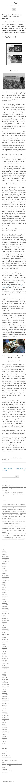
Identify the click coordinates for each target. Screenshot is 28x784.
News (3, 762)
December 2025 (5, 556)
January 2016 (4, 696)
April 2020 (4, 627)
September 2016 (5, 686)
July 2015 (3, 707)
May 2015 (4, 710)
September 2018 (5, 646)
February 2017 (5, 679)
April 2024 (4, 589)
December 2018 (5, 641)
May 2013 (4, 743)
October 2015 (4, 701)
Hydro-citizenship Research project (9, 760)
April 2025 (4, 568)
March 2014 (4, 726)
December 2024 (5, 575)
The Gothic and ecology (7, 771)
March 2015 (4, 712)
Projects (3, 767)
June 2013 (4, 741)
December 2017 (5, 662)
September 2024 (5, 580)
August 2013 (4, 738)
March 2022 (4, 603)
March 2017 (4, 677)
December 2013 (5, 731)
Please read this (5, 490)
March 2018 (4, 656)
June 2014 (4, 720)
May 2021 (4, 617)
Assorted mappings (6, 755)
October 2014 (4, 717)
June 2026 (4, 549)
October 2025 (4, 559)
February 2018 (5, 658)
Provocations (4, 769)
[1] (23, 426)
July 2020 (3, 623)
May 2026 (4, 551)
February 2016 (5, 694)
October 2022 (4, 599)
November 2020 (5, 620)
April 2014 (4, 724)
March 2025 (4, 570)
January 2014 (4, 729)
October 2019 (4, 632)
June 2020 (4, 625)
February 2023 (5, 596)
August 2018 (4, 648)
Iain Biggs (14, 3)
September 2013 (5, 736)
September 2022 (5, 601)
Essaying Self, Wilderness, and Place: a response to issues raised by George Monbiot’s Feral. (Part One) (13, 523)
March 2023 (4, 594)
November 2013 (5, 733)
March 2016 (4, 693)
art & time (4, 753)
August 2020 (4, 622)
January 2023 (4, 597)
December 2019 (5, 629)
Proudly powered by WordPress (8, 781)
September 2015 (5, 703)
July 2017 (3, 670)
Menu (14, 9)
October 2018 (4, 644)
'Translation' (4, 752)
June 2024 (4, 585)
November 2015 (5, 700)
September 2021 (5, 613)
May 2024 (4, 587)
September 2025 (5, 561)
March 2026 (4, 552)
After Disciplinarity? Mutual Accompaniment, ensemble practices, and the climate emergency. (13, 539)
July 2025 (3, 565)
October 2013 (4, 734)
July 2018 (3, 649)
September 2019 (5, 634)
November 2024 (5, 577)
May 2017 (4, 674)
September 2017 (5, 667)
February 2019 (5, 639)
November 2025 (5, 558)
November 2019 (5, 630)
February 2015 (5, 713)
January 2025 (4, 573)
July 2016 (3, 687)
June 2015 (4, 708)
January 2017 (4, 681)
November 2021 (5, 610)
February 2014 (5, 727)
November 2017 (5, 663)
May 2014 (4, 722)
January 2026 (4, 554)
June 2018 (4, 651)
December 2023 (5, 591)
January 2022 (4, 606)
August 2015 (4, 705)
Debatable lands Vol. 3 (17, 458)
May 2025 (4, 566)
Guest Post (4, 758)
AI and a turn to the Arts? (7, 485)
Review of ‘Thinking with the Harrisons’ (10, 513)
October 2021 (4, 611)
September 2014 (5, 719)
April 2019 (4, 637)
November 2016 (5, 684)
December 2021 (5, 608)
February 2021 (5, 618)
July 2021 (3, 615)
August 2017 (4, 668)
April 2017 (4, 675)
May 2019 (4, 636)
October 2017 (4, 665)
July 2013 (3, 739)
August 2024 (4, 582)
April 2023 (4, 592)
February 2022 (5, 604)
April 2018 (4, 655)
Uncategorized (5, 772)
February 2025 (5, 572)
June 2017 (4, 672)
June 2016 (4, 689)
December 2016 (5, 682)
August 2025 (4, 563)
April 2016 (4, 691)
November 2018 (5, 642)
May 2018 (4, 653)
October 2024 (4, 578)
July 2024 (3, 584)
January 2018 (4, 660)
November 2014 (5, 715)
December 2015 (5, 698)
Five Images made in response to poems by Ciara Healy (13, 492)
